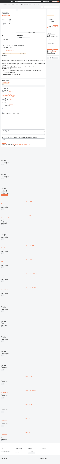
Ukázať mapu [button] (16, 119)
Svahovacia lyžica (4, 420)
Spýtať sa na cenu (5, 12)
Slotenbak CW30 (3, 335)
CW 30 (2, 203)
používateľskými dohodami (26, 144)
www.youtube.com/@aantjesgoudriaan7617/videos (8, 96)
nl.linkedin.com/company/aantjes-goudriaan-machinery (9, 95)
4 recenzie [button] (9, 85)
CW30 (2, 261)
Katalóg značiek (17, 452)
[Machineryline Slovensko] (5, 1)
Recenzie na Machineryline (18, 451)
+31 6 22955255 (11, 99)
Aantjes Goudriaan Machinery (6, 82)
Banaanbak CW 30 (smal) (5, 275)
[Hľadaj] (15, 1)
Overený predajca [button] (51, 15)
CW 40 (2, 406)
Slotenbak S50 (3, 247)
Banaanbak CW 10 (4, 349)
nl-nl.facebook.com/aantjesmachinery (7, 94)
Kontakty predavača (3, 449)
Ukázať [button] (8, 91)
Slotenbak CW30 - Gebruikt (5, 305)
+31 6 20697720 (11, 104)
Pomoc (2, 448)
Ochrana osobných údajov (18, 448)
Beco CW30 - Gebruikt (4, 392)
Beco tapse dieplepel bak (5, 217)
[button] (42, 7)
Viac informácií (49, 27)
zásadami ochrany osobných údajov (18, 144)
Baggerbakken (3, 319)
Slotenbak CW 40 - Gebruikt (5, 289)
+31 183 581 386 (11, 91)
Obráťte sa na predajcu (6, 15)
